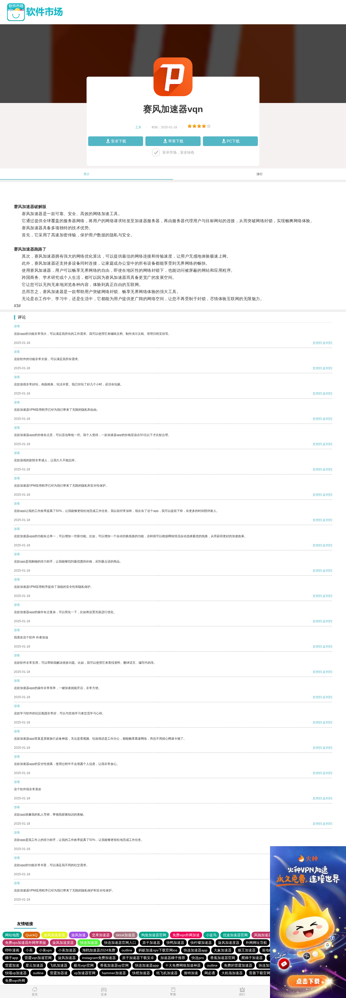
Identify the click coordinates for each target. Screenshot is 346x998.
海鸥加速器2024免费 (98, 950)
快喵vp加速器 (16, 973)
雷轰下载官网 (259, 973)
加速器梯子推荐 (172, 958)
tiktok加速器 (125, 935)
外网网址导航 (256, 943)
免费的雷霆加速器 (238, 965)
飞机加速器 (58, 965)
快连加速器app (195, 950)
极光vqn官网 (84, 965)
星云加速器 (34, 965)
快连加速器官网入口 (120, 943)
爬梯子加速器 (252, 958)
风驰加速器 (263, 935)
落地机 (267, 950)
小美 (29, 950)
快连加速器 (89, 943)
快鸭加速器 (175, 943)
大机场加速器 (232, 973)
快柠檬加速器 (201, 943)
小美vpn (45, 950)
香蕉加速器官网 (222, 958)
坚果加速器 (101, 935)
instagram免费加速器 (99, 958)
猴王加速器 (247, 950)
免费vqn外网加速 (186, 935)
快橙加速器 (141, 973)
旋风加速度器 (54, 935)
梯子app (11, 958)
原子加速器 (151, 943)
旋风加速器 (67, 958)
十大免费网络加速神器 (183, 965)
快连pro (197, 958)
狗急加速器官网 (153, 935)
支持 (316, 343)
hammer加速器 (114, 973)
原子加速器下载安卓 (138, 958)
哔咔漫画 (12, 950)
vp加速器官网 (84, 973)
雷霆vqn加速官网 (38, 958)
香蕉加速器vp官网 (114, 965)
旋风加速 (78, 935)
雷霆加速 (12, 965)
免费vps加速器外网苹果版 (25, 943)
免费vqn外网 (15, 981)
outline (127, 950)
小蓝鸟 (211, 935)
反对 (326, 343)
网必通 (209, 973)
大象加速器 (223, 950)
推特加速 (191, 973)
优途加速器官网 (235, 935)
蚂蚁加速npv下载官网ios (158, 950)
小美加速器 (67, 950)
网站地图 (12, 935)
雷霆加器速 (59, 973)
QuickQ (31, 935)
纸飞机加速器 (167, 973)
